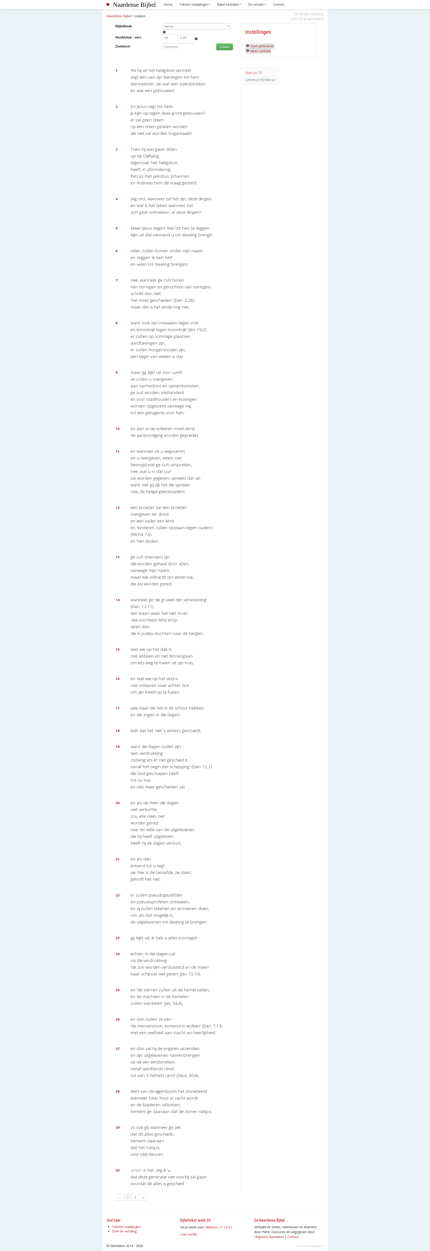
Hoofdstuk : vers (128, 37)
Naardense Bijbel (134, 4)
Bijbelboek (123, 26)
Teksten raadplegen (193, 4)
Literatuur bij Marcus (260, 80)
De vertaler (256, 4)
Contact (278, 4)
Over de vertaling (124, 1231)
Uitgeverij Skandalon (269, 1237)
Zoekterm (122, 46)
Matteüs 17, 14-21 (218, 1227)
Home (168, 4)
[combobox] (197, 26)
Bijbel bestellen (228, 4)
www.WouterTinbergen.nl (310, 1246)
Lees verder (188, 1234)
